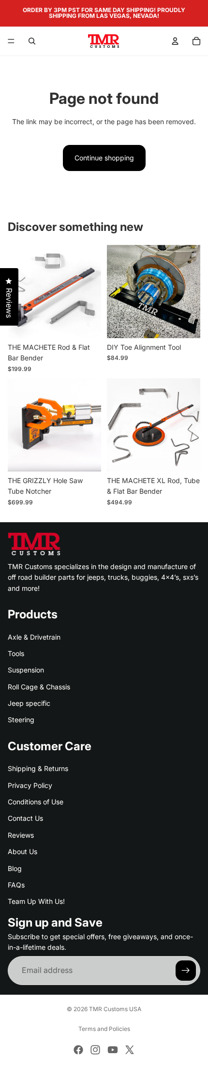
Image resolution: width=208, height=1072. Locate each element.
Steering (21, 719)
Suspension (26, 670)
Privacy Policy (30, 785)
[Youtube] (113, 1050)
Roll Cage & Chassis (39, 686)
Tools (16, 653)
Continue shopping (104, 158)
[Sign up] (186, 970)
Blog (15, 868)
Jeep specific (29, 703)
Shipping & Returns (38, 768)
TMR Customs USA (115, 1009)
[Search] (32, 41)
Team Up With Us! (36, 901)
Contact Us (25, 818)
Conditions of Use (35, 802)
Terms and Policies (104, 1028)
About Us (22, 851)
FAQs (16, 885)
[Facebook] (78, 1050)
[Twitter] (129, 1050)
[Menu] (11, 41)
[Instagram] (95, 1050)
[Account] (175, 41)
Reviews (21, 835)
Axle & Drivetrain (34, 636)
